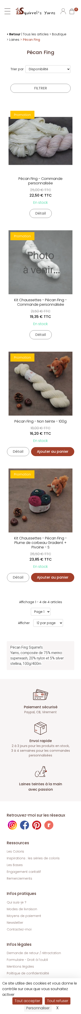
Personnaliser (38, 1008)
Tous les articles (36, 34)
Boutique (59, 34)
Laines (14, 39)
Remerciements (19, 878)
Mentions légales (20, 966)
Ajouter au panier (52, 451)
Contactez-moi (19, 929)
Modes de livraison (22, 909)
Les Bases (15, 865)
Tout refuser (57, 1000)
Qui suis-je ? (16, 902)
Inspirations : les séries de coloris (33, 858)
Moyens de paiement (24, 916)
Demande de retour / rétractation (34, 953)
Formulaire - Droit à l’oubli (27, 959)
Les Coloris (15, 851)
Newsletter (15, 922)
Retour (14, 34)
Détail (40, 213)
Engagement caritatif (24, 871)
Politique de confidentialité (28, 973)
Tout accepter (27, 1000)
